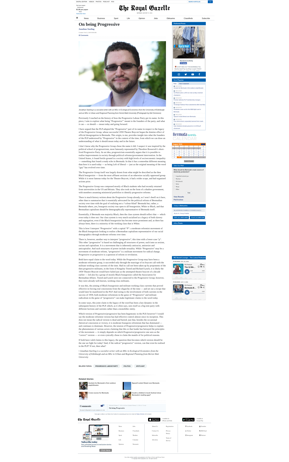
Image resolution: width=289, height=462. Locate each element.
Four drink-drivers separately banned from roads (188, 121)
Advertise (155, 440)
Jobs (156, 18)
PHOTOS (98, 1)
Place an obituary (197, 217)
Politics (127, 366)
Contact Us (155, 431)
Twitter (188, 431)
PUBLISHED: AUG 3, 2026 (180, 282)
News (86, 18)
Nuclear (178, 179)
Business (101, 18)
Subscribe (206, 18)
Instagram (189, 435)
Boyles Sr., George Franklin (181, 213)
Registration (170, 426)
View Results (179, 197)
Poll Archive (178, 200)
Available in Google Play (200, 420)
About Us (155, 426)
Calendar (135, 440)
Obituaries (171, 18)
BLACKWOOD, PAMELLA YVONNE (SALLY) (187, 210)
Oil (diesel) (179, 181)
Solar (177, 184)
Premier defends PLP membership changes (187, 100)
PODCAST (106, 1)
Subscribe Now (81, 13)
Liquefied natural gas (182, 176)
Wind (177, 187)
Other (177, 189)
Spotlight (140, 366)
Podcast (203, 435)
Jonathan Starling (86, 29)
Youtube (203, 426)
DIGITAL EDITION (81, 1)
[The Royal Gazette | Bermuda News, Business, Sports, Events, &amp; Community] (144, 8)
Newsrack (136, 444)
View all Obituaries (181, 217)
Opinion (142, 18)
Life (128, 18)
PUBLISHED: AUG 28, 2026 (181, 261)
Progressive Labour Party (106, 366)
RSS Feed (203, 431)
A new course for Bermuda (98, 393)
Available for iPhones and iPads (167, 420)
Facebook (189, 426)
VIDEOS (91, 1)
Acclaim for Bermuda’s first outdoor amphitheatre (188, 88)
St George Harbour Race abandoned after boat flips (189, 104)
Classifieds (188, 18)
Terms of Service (140, 414)
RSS (112, 1)
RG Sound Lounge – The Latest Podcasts (190, 258)
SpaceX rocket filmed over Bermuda (145, 383)
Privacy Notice (168, 432)
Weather (135, 435)
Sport (116, 18)
